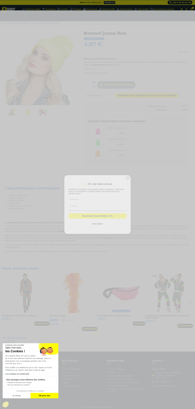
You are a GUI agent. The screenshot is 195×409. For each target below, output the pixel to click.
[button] (5, 404)
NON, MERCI (97, 224)
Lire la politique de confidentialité (17, 374)
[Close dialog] (127, 178)
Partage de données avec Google (19, 382)
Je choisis (16, 395)
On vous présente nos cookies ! (18, 385)
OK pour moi (44, 395)
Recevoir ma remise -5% (97, 215)
